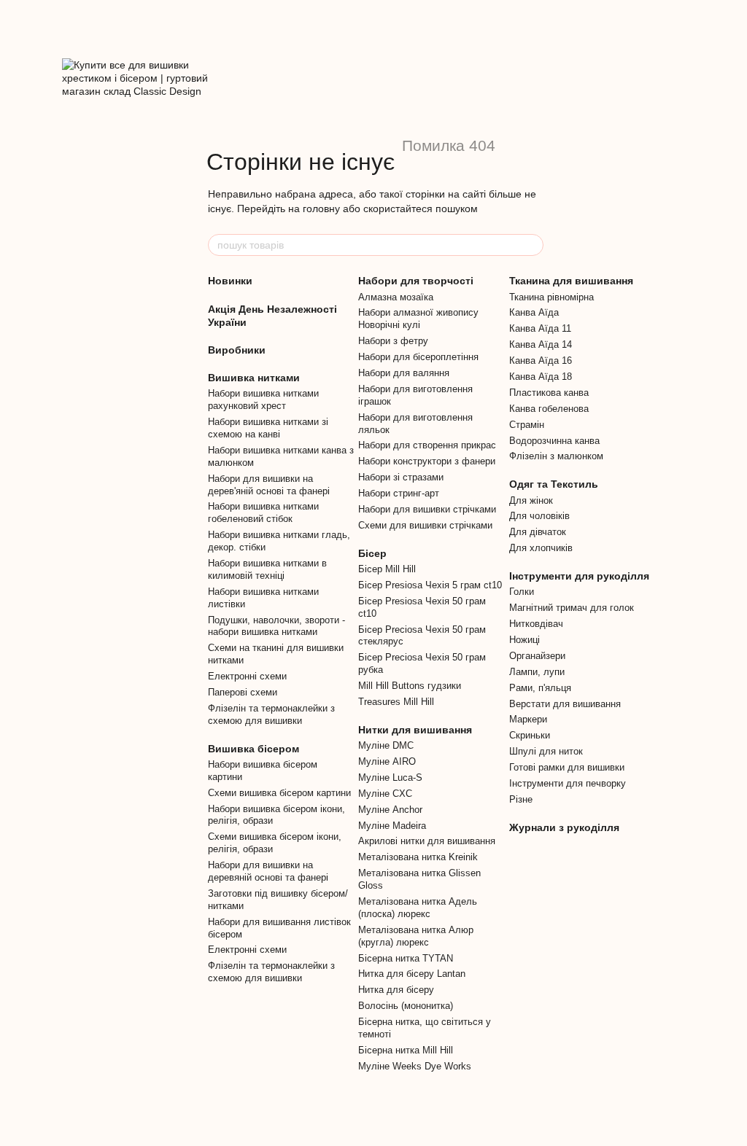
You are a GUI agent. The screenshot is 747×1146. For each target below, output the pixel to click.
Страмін (526, 424)
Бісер (372, 553)
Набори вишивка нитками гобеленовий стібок (263, 512)
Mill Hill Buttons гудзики (409, 685)
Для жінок (531, 500)
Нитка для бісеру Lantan (411, 973)
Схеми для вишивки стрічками (425, 525)
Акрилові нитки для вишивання (426, 840)
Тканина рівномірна (551, 297)
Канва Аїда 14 (540, 344)
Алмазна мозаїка (395, 297)
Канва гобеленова (549, 408)
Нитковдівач (536, 623)
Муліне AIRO (387, 761)
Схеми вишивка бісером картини (279, 792)
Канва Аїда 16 (540, 360)
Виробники (237, 350)
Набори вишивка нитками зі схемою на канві (268, 428)
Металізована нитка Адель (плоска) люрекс (417, 907)
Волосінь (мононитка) (405, 1005)
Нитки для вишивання (415, 730)
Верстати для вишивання (565, 703)
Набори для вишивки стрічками (427, 509)
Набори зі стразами (401, 477)
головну (321, 208)
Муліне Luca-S (390, 777)
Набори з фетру (393, 340)
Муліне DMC (386, 745)
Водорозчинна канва (554, 440)
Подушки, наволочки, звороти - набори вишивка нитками (276, 626)
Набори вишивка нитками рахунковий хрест (263, 399)
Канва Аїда (534, 312)
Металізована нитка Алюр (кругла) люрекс (415, 936)
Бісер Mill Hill (387, 569)
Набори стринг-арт (398, 493)
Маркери (528, 719)
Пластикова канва (549, 392)
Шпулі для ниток (546, 751)
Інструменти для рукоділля (579, 576)
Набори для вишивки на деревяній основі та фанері (268, 871)
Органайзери (537, 655)
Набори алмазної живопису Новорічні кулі (418, 318)
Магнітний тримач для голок (571, 607)
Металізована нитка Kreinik (418, 856)
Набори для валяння (403, 372)
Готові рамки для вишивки (566, 767)
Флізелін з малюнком (556, 456)
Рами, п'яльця (540, 687)
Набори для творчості (415, 280)
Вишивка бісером (253, 749)
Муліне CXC (385, 793)
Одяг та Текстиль (553, 484)
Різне (521, 799)
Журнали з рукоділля (564, 827)
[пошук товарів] (531, 245)
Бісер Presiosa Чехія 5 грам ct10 (430, 585)
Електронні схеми (247, 676)
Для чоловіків (539, 515)
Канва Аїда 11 (540, 328)
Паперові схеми (242, 692)
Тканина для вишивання (571, 280)
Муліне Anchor (390, 809)
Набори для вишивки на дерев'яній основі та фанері (269, 484)
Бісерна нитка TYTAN (405, 958)
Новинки (230, 280)
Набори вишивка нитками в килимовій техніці (267, 569)
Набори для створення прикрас (427, 445)
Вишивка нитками (254, 377)
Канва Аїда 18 (540, 376)
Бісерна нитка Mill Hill (405, 1050)
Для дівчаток (537, 531)
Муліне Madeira (392, 825)
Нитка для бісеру (396, 989)
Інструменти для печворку (567, 783)
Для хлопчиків (541, 547)
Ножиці (524, 639)
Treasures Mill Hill (396, 701)
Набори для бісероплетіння (418, 356)
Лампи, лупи (537, 671)
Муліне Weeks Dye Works (414, 1066)
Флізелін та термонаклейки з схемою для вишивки (271, 714)
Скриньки (529, 735)
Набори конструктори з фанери (426, 461)
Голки (521, 591)
